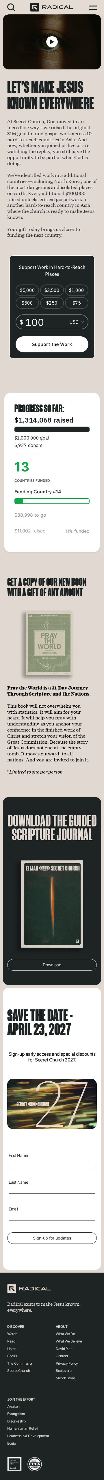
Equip (11, 1443)
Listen (11, 1349)
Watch (12, 1334)
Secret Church (18, 1370)
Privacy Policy (67, 1363)
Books (12, 1356)
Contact (62, 1356)
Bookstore (64, 1370)
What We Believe (69, 1341)
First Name (18, 1155)
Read (11, 1341)
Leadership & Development (28, 1436)
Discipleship (16, 1421)
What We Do (65, 1334)
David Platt (64, 1349)
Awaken (13, 1406)
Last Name (18, 1182)
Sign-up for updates (52, 1237)
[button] (11, 7)
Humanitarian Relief (22, 1428)
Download (52, 964)
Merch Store (65, 1378)
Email (13, 1208)
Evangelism (16, 1414)
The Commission (20, 1363)
